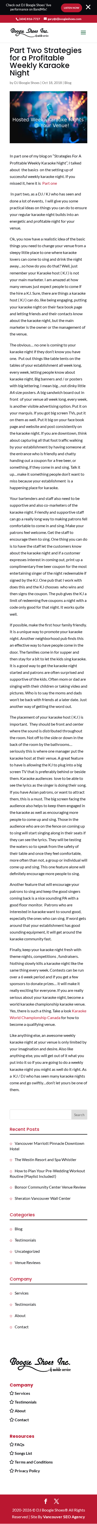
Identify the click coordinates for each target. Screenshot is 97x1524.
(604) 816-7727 (29, 19)
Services (22, 1293)
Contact (22, 1326)
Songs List (23, 1453)
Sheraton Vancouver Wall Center (43, 1198)
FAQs (19, 1444)
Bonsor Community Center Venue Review (50, 1187)
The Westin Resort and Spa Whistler (45, 1159)
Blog (67, 82)
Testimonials (25, 1240)
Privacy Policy (27, 1470)
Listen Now (71, 7)
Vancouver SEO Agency (64, 1516)
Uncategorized (27, 1251)
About (20, 1315)
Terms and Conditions (34, 1462)
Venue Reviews (28, 1262)
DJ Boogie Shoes (27, 82)
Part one (49, 183)
